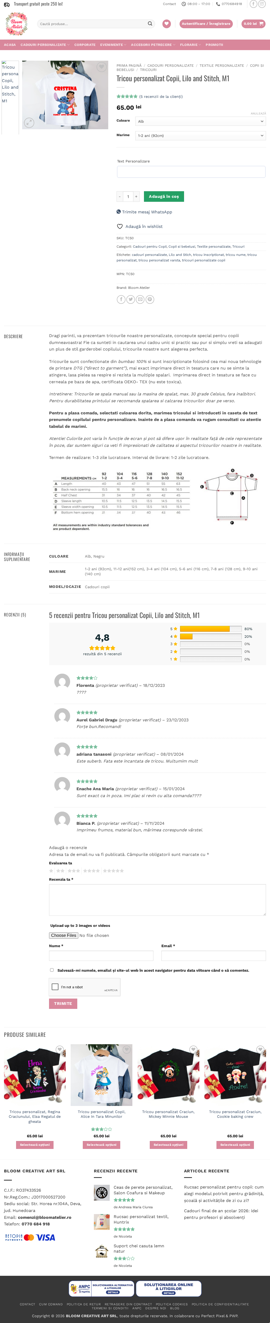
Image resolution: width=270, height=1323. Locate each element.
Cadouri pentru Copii (150, 246)
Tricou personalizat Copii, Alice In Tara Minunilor (102, 1114)
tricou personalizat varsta (159, 260)
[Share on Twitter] (130, 299)
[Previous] (30, 95)
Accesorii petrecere (151, 45)
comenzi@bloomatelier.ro (44, 1217)
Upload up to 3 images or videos (80, 925)
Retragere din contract (128, 1304)
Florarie (188, 45)
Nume (56, 946)
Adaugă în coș (164, 196)
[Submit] (150, 24)
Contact (169, 4)
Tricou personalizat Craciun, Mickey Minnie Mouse (168, 1114)
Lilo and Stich (180, 255)
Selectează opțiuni (35, 1145)
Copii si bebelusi (181, 246)
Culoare (123, 120)
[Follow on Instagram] (262, 4)
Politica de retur (84, 1304)
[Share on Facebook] (121, 299)
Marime (123, 135)
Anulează (258, 113)
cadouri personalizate (149, 255)
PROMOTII (214, 45)
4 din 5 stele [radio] (90, 870)
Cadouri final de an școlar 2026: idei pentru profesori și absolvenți (221, 1214)
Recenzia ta (61, 879)
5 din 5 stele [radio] (112, 870)
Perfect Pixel (212, 1316)
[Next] (100, 95)
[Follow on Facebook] (253, 4)
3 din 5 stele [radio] (73, 870)
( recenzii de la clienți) (161, 96)
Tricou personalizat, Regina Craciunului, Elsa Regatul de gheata (35, 1117)
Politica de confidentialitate (220, 1304)
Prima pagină (129, 65)
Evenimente (111, 45)
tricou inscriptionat (208, 255)
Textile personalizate (222, 65)
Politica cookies (172, 1304)
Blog (174, 1308)
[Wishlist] (166, 24)
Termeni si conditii (110, 1308)
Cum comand (51, 1304)
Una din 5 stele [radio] (50, 870)
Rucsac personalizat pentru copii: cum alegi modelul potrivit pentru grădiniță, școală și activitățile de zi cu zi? (224, 1194)
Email (168, 946)
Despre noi (155, 1308)
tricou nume (235, 255)
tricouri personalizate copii (203, 260)
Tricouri (148, 70)
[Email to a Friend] (140, 299)
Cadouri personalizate (43, 45)
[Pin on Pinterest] (150, 299)
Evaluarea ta (60, 863)
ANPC (136, 1308)
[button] (254, 24)
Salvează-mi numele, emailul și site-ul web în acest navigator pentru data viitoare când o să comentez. (153, 970)
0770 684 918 (36, 1223)
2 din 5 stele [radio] (60, 870)
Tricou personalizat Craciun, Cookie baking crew (235, 1114)
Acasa (10, 45)
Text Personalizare (133, 161)
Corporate (84, 45)
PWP (233, 1316)
